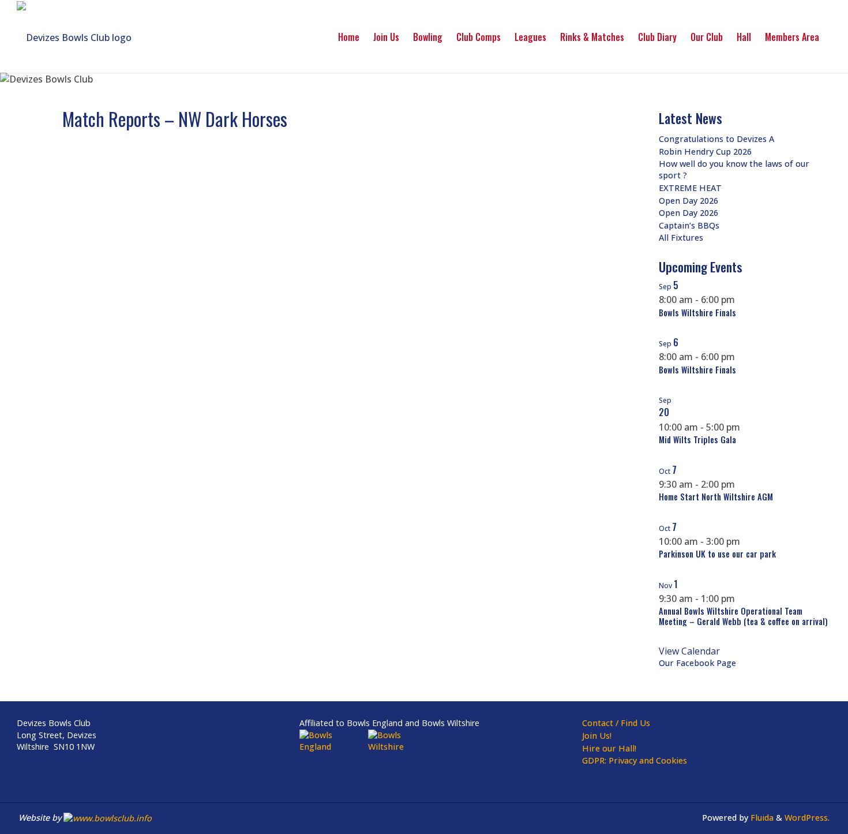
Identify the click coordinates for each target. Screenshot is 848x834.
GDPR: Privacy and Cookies (634, 760)
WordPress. (807, 817)
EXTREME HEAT (690, 187)
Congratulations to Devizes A (716, 138)
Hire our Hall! (609, 748)
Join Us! (596, 735)
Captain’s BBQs (689, 225)
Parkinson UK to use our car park (717, 554)
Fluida (761, 817)
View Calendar (689, 651)
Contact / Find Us (616, 722)
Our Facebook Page (697, 662)
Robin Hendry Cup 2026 (705, 151)
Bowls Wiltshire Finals (697, 312)
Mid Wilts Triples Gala (697, 439)
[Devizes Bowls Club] (74, 36)
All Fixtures (681, 237)
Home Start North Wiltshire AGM (716, 497)
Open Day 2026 (688, 200)
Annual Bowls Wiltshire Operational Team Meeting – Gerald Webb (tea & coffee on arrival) (743, 616)
